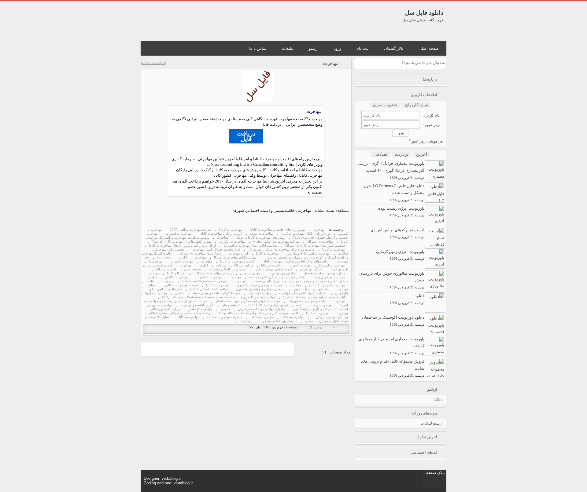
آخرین (421, 154)
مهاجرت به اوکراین (232, 241)
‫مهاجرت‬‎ (222, 237)
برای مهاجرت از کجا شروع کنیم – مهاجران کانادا (296, 261)
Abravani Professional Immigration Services (204, 297)
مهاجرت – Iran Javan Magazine (204, 281)
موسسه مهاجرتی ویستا (328, 277)
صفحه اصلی (192, 269)
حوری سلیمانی (250, 273)
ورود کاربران (416, 105)
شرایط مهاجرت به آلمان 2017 (190, 229)
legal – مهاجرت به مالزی (181, 285)
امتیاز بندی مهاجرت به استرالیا (200, 253)
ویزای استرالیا (243, 265)
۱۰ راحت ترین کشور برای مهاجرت (303, 293)
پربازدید (401, 154)
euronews (164, 257)
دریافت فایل (246, 136)
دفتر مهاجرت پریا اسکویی (311, 289)
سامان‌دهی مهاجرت (282, 273)
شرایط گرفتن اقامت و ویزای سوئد (216, 293)
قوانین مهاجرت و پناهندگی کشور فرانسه (277, 277)
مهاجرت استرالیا (182, 261)
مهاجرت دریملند (321, 305)
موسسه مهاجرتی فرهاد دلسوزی (259, 285)
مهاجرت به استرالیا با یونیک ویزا (308, 253)
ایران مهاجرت (238, 253)
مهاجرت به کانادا (230, 229)
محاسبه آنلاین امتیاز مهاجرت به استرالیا (250, 245)
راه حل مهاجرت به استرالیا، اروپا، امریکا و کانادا (199, 273)
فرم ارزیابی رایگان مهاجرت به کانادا (305, 233)
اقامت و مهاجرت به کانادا (237, 261)
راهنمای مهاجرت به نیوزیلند (307, 301)
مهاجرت (330, 63)
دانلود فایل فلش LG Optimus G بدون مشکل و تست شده (394, 192)
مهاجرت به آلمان (176, 277)
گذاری (204, 265)
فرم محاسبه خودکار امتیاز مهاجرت (216, 249)
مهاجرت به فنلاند (292, 317)
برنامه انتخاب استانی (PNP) (209, 289)
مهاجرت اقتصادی (200, 309)
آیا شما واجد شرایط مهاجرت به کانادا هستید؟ (314, 297)
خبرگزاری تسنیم (311, 269)
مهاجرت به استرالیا (179, 233)
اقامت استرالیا (271, 265)
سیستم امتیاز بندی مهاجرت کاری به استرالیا (315, 245)
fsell (334, 327)
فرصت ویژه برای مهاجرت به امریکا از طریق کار (281, 249)
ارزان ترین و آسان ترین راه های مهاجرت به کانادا (182, 245)
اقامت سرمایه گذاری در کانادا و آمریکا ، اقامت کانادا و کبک (258, 313)
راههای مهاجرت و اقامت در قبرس (261, 309)
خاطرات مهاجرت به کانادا (224, 317)
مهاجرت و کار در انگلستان (327, 285)
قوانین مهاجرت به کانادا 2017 (268, 305)
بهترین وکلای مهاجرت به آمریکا (235, 257)
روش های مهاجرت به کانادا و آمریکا (260, 237)
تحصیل (179, 293)
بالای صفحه (435, 472)
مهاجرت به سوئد (261, 233)
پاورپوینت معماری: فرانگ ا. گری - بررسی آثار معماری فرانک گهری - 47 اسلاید (390, 170)
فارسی (225, 309)
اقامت (150, 281)
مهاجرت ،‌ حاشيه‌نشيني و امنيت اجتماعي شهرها (272, 210)
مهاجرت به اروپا (156, 293)
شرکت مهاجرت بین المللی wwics (276, 241)
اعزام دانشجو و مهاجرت (197, 305)
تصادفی (380, 154)
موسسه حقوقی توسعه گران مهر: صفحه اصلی (247, 301)
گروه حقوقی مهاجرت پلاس (273, 269)
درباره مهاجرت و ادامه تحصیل (324, 273)
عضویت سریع (385, 105)
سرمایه (221, 265)
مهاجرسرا (156, 261)
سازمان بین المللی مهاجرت (227, 269)
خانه (299, 305)
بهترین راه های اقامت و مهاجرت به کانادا (277, 229)
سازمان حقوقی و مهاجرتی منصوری (260, 289)
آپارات (183, 257)
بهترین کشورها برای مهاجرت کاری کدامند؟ (181, 241)
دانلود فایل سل (424, 12)
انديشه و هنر (231, 305)
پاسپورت (168, 281)
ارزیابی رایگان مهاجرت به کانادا (221, 233)
